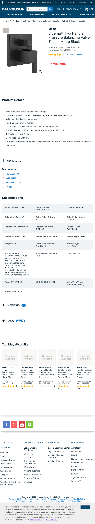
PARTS (9, 187)
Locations (28, 457)
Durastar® (76, 451)
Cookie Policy (79, 499)
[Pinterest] (14, 424)
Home (4, 21)
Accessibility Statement (46, 499)
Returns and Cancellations (30, 462)
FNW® (74, 455)
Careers (3, 456)
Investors (4, 475)
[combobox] (38, 9)
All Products (14, 14)
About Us (4, 452)
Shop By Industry (62, 14)
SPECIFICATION (13, 182)
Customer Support (34, 442)
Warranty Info (30, 467)
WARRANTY (11, 178)
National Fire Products (81, 459)
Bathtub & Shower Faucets (73, 21)
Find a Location (60, 2)
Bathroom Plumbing (32, 21)
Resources (53, 442)
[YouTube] (22, 424)
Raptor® (75, 474)
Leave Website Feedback (30, 449)
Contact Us (29, 454)
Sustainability (6, 471)
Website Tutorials (32, 471)
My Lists (82, 2)
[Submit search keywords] (50, 9)
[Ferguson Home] (13, 9)
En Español (29, 482)
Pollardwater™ (77, 462)
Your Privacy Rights (58, 501)
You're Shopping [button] (22, 2)
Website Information (33, 474)
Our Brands (77, 442)
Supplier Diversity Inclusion (56, 456)
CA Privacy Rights (75, 501)
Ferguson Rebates (32, 478)
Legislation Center (56, 451)
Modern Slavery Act (9, 478)
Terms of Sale (30, 499)
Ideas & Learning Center (59, 448)
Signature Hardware (80, 477)
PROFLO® (75, 466)
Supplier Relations (56, 461)
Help (91, 2)
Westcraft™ (76, 481)
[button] (93, 504)
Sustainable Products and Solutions (10, 483)
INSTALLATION (13, 174)
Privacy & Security (65, 499)
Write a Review (76, 54)
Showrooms (46, 2)
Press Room (5, 463)
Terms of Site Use (16, 499)
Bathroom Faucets (51, 21)
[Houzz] (29, 424)
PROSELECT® (77, 470)
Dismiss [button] (85, 507)
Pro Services (87, 14)
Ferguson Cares (7, 460)
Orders (72, 2)
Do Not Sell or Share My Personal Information (31, 501)
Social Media (6, 467)
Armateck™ (76, 448)
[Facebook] (6, 424)
